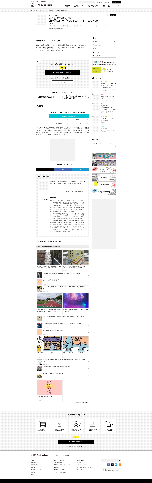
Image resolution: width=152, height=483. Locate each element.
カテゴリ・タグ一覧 (36, 469)
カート (100, 2)
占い (112, 143)
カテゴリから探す (93, 6)
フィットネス (101, 26)
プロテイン (109, 26)
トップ (32, 460)
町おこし (71, 26)
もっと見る (112, 135)
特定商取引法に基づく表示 (84, 467)
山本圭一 (53, 197)
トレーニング (93, 26)
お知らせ (97, 55)
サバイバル (52, 28)
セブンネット (79, 123)
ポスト (114, 15)
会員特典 (56, 467)
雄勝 (60, 26)
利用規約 (79, 462)
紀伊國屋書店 (59, 123)
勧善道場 (55, 220)
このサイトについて (59, 460)
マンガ (97, 52)
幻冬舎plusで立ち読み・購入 (69, 116)
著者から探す (106, 6)
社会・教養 (98, 45)
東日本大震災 (60, 28)
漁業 (77, 26)
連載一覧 (33, 467)
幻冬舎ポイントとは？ (59, 469)
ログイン (108, 2)
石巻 (55, 26)
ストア (117, 6)
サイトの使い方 (58, 462)
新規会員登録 (116, 2)
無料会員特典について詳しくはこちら (76, 446)
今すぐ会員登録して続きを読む (63, 72)
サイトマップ (80, 469)
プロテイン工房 (69, 229)
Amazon (59, 119)
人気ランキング (78, 6)
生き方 (35, 10)
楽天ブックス (79, 119)
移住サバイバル (42, 10)
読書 (96, 48)
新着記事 (67, 6)
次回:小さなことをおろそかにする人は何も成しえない (75, 97)
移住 (51, 26)
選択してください (79, 191)
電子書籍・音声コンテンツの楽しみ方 (63, 465)
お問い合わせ (80, 460)
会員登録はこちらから (77, 441)
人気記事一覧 (34, 465)
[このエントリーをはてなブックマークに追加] (116, 465)
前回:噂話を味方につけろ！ (46, 97)
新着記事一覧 (34, 462)
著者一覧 (33, 472)
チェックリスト (104, 143)
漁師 (81, 26)
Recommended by (79, 402)
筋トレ (85, 26)
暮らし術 (97, 41)
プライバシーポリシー (82, 465)
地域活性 (65, 26)
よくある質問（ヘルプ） (60, 472)
